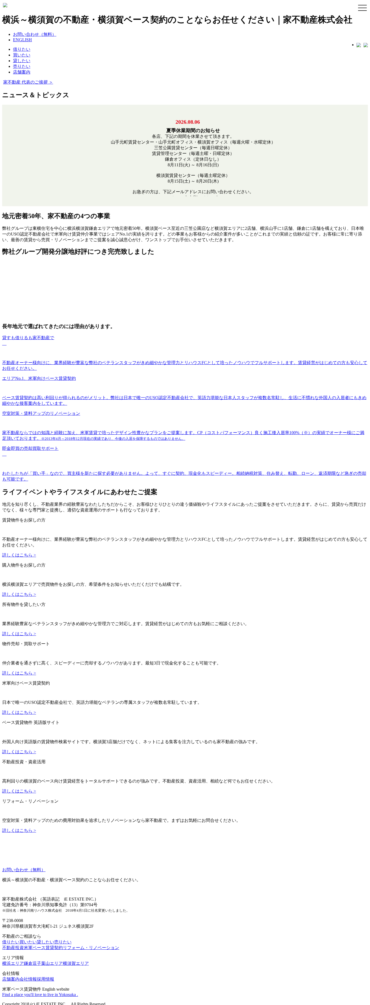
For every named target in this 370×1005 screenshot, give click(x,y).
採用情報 (45, 932)
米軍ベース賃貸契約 (43, 900)
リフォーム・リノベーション (91, 900)
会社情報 (28, 932)
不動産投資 (13, 900)
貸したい (21, 60)
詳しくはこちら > (19, 500)
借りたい (21, 49)
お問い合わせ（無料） (34, 34)
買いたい (21, 55)
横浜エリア (13, 916)
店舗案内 (21, 72)
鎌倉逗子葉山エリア (43, 916)
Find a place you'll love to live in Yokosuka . (40, 947)
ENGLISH (22, 39)
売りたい (21, 66)
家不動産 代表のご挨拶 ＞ (32, 82)
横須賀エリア (76, 916)
